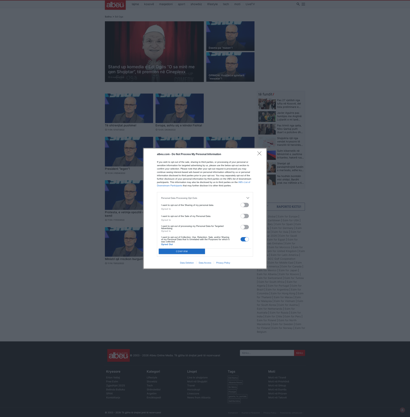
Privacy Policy (223, 262)
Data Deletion (187, 262)
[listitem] (205, 198)
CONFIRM (182, 251)
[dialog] (205, 208)
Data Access (205, 262)
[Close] (260, 154)
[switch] (245, 205)
